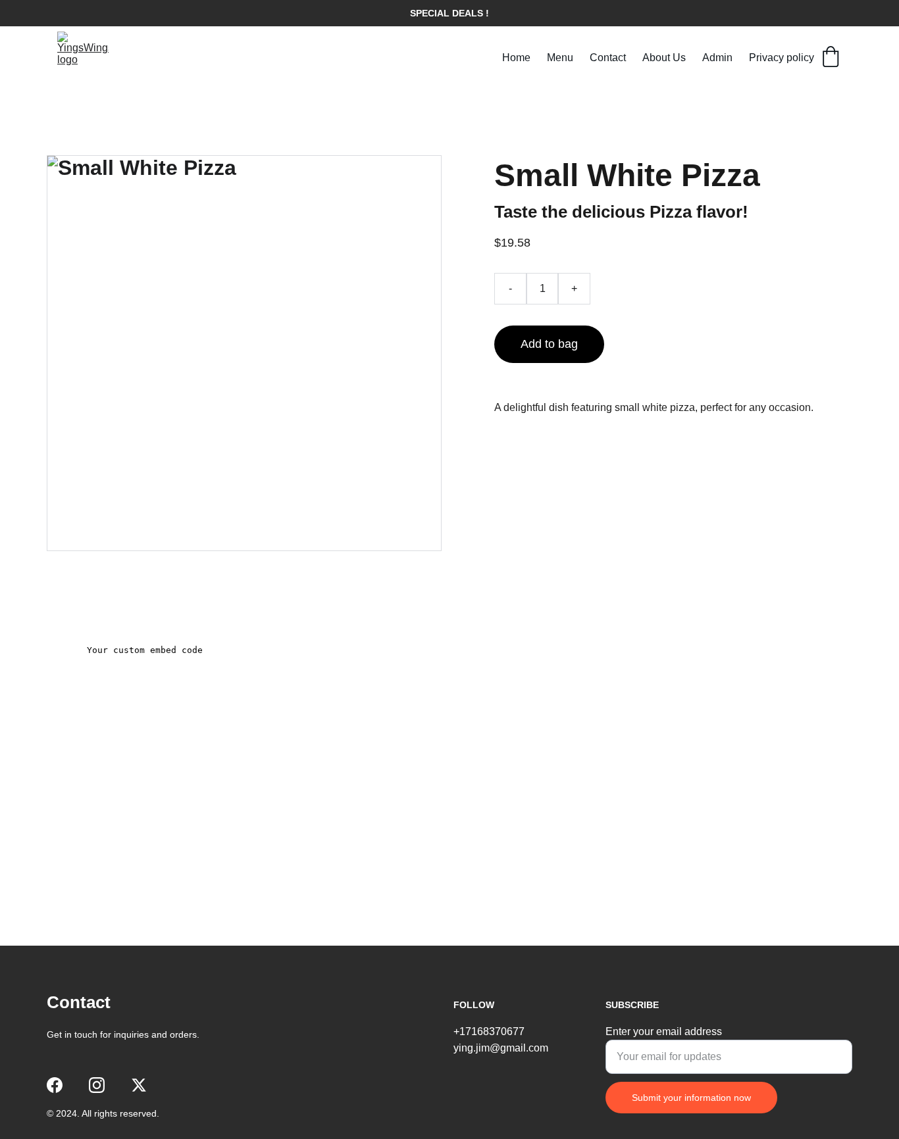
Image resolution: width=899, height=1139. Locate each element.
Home (516, 57)
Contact (608, 57)
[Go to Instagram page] (97, 1085)
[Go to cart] (830, 57)
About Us (664, 57)
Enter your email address (663, 1031)
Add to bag (549, 344)
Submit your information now (691, 1097)
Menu (560, 57)
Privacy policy (781, 57)
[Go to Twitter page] (139, 1085)
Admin (717, 57)
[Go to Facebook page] (55, 1085)
